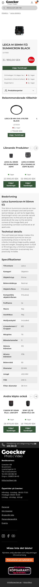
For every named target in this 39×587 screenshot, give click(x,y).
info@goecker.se (14, 582)
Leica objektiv (15, 13)
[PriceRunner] (19, 570)
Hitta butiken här (9, 480)
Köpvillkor (27, 582)
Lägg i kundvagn (19, 68)
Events (5, 523)
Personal (5, 507)
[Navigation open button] (3, 2)
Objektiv (5, 13)
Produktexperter (15, 91)
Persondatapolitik (9, 519)
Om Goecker (7, 511)
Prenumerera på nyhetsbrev (19, 560)
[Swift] (12, 3)
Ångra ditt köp (8, 515)
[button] (32, 3)
